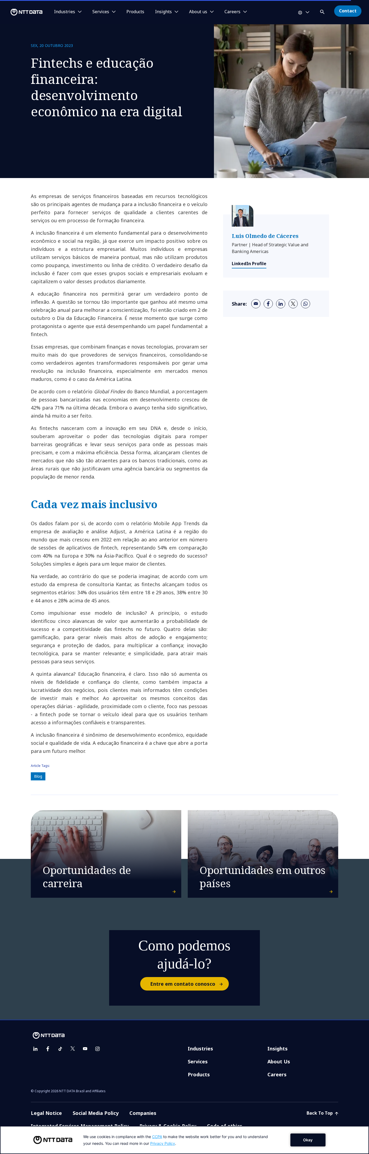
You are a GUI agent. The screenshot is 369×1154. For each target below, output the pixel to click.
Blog (38, 776)
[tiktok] (60, 1048)
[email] (255, 303)
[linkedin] (280, 303)
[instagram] (97, 1048)
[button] (323, 11)
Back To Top (320, 1113)
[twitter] (293, 303)
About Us (278, 1061)
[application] (184, 1140)
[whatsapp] (305, 303)
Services (198, 1061)
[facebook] (268, 303)
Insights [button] (163, 12)
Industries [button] (64, 12)
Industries (200, 1048)
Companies (142, 1113)
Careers (277, 1074)
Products (135, 12)
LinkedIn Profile (249, 264)
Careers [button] (232, 12)
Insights (277, 1048)
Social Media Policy (96, 1113)
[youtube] (85, 1048)
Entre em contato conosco (182, 984)
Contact (348, 11)
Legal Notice (46, 1113)
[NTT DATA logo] (22, 12)
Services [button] (100, 12)
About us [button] (198, 12)
